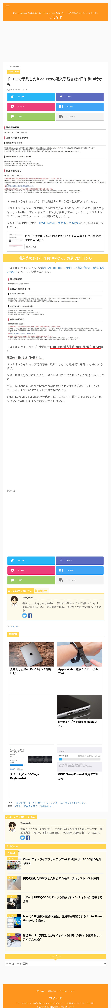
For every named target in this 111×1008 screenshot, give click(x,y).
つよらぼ (55, 17)
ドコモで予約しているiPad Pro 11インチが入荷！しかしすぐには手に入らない (50, 802)
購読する (14, 846)
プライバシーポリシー (67, 991)
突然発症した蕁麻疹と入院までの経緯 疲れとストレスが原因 (61, 878)
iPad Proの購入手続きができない (59, 223)
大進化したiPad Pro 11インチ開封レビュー (33, 806)
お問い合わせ (40, 991)
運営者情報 (52, 991)
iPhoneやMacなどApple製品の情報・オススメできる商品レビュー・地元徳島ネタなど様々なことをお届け (55, 1003)
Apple (11, 626)
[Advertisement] (55, 41)
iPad (17, 626)
